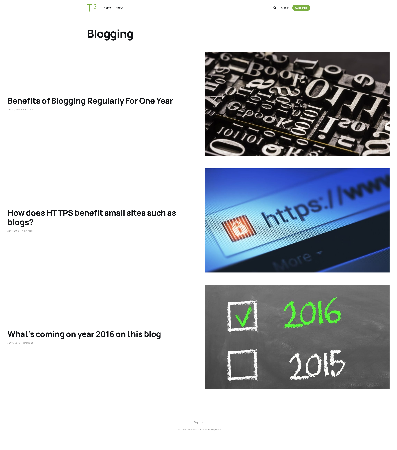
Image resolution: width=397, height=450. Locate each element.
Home (107, 7)
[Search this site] (274, 7)
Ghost (218, 429)
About (119, 7)
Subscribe (301, 7)
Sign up (198, 422)
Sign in (285, 7)
